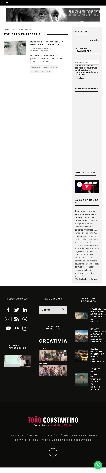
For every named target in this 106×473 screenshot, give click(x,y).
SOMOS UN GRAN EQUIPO (81, 435)
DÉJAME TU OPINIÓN (43, 435)
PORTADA (17, 435)
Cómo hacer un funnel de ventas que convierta (97, 355)
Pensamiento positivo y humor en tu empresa (46, 43)
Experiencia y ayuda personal (44, 67)
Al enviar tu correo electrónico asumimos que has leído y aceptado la (86, 70)
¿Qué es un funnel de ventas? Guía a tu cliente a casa (96, 379)
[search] (63, 310)
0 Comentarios (37, 71)
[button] (98, 465)
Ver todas (94, 40)
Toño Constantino (39, 48)
